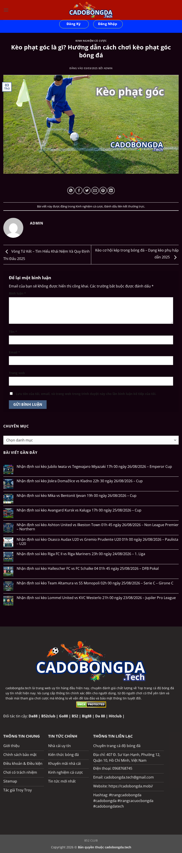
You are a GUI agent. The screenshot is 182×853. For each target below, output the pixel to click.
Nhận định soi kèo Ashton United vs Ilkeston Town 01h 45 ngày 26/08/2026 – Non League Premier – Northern (98, 527)
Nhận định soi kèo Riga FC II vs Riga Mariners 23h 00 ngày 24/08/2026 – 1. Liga (81, 554)
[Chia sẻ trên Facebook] (79, 190)
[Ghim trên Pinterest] (103, 190)
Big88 (86, 716)
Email (14, 352)
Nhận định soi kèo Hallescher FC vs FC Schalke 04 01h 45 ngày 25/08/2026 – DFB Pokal (88, 568)
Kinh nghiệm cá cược (91, 40)
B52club (48, 716)
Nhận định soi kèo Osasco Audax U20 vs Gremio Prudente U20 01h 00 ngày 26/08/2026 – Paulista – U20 (97, 541)
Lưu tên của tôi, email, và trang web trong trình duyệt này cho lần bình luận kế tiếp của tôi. (86, 394)
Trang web (17, 373)
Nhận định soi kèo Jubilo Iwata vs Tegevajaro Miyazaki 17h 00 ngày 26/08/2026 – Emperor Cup (94, 467)
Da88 (33, 716)
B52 (75, 716)
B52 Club (91, 840)
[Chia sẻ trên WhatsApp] (71, 190)
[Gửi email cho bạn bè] (95, 190)
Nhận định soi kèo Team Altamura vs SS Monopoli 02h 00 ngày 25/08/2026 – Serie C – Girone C (95, 583)
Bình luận (17, 293)
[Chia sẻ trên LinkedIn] (111, 190)
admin (108, 68)
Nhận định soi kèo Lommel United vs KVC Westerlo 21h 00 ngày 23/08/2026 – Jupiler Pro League (96, 598)
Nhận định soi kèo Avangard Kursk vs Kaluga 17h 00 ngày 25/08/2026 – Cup (79, 510)
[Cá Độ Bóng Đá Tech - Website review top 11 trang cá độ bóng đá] (91, 9)
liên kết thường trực (131, 206)
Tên (13, 332)
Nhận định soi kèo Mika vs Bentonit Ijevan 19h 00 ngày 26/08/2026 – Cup (76, 496)
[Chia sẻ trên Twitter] (87, 190)
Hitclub (115, 716)
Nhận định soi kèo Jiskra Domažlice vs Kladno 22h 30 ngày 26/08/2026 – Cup (80, 481)
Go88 (63, 716)
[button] (6, 9)
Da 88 (100, 716)
